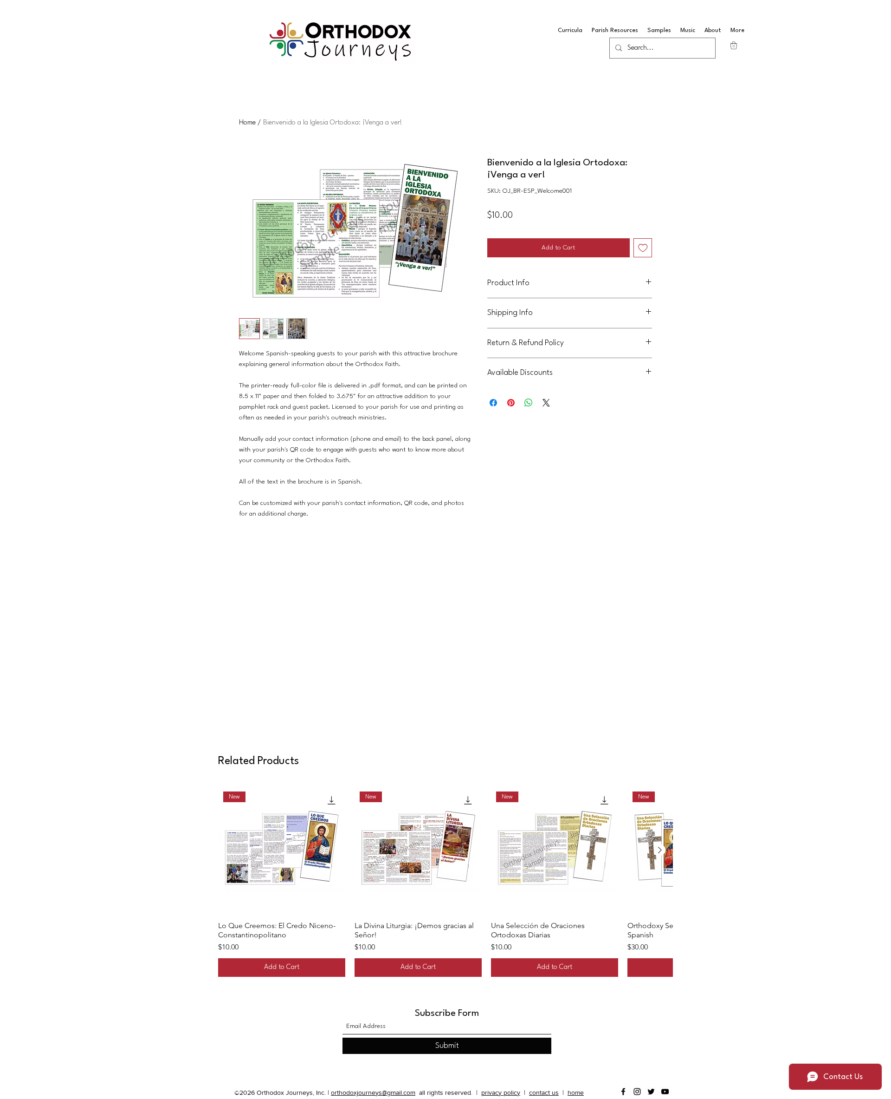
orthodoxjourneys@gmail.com (373, 1092)
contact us (544, 1092)
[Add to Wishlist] (642, 247)
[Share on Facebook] (493, 402)
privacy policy (500, 1092)
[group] (445, 881)
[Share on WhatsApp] (528, 402)
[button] (733, 45)
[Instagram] (637, 1091)
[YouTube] (665, 1091)
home (576, 1092)
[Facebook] (623, 1091)
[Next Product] (659, 850)
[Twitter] (651, 1091)
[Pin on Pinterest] (511, 402)
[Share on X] (546, 402)
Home (247, 122)
